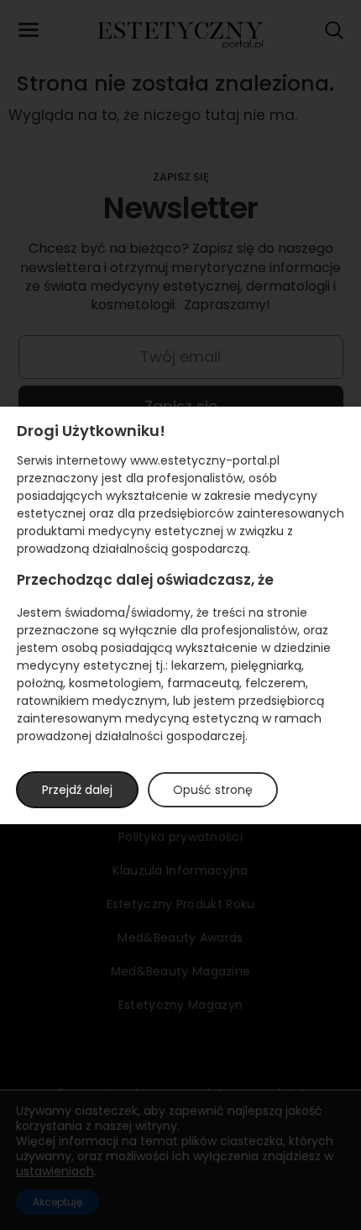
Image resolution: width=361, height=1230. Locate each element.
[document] (180, 615)
